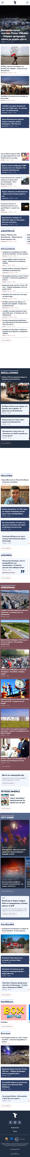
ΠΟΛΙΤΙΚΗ (6, 475)
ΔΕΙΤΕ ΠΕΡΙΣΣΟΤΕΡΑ (7, 891)
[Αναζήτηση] (27, 2)
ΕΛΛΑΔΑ (6, 1033)
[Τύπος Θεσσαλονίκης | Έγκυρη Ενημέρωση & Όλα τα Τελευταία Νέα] (15, 2)
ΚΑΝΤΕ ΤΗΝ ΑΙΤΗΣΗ (8, 783)
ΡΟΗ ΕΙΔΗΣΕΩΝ (8, 249)
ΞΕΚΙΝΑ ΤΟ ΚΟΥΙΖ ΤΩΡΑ (9, 914)
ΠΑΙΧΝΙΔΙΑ (7, 1001)
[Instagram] (15, 1122)
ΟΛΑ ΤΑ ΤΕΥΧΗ (5, 809)
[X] (19, 1122)
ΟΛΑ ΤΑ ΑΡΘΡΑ (6, 340)
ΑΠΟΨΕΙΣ (6, 555)
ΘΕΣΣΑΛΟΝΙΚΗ (9, 373)
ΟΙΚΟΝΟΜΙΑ (8, 587)
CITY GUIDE (7, 817)
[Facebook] (10, 1122)
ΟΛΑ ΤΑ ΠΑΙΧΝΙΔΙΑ (6, 1026)
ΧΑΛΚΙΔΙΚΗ (7, 924)
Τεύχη (15, 1131)
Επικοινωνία (15, 1128)
